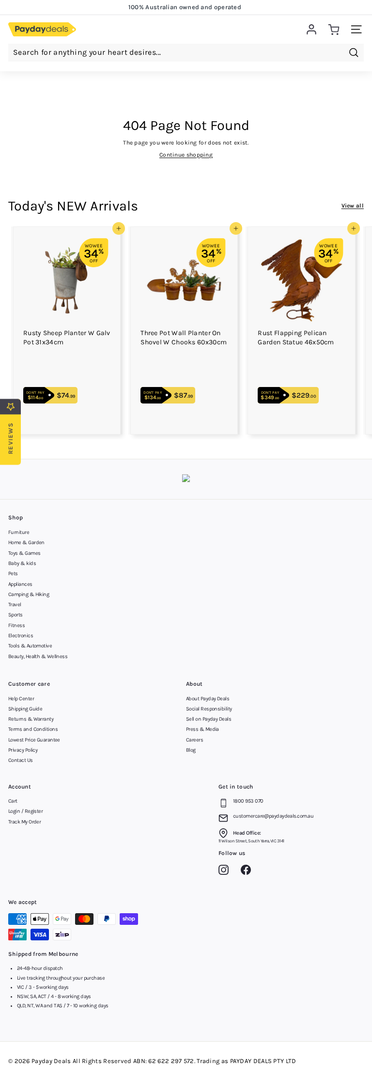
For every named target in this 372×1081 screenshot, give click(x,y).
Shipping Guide (25, 709)
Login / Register (25, 811)
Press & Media (202, 729)
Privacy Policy (22, 750)
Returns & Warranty (30, 719)
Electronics (20, 635)
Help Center (21, 698)
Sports (15, 615)
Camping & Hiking (28, 594)
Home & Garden (26, 542)
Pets (13, 573)
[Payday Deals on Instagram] (225, 871)
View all (352, 205)
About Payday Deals (207, 698)
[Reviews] (186, 479)
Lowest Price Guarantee (34, 740)
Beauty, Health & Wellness (37, 656)
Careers (194, 740)
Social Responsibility (209, 709)
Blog (191, 750)
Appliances (20, 584)
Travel (14, 604)
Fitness (16, 625)
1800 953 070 (248, 801)
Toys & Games (24, 553)
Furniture (18, 532)
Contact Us (20, 760)
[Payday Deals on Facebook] (248, 871)
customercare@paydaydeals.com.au (273, 816)
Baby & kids (22, 563)
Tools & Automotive (30, 646)
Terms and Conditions (33, 729)
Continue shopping (186, 154)
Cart (12, 801)
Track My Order (24, 822)
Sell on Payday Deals (208, 719)
